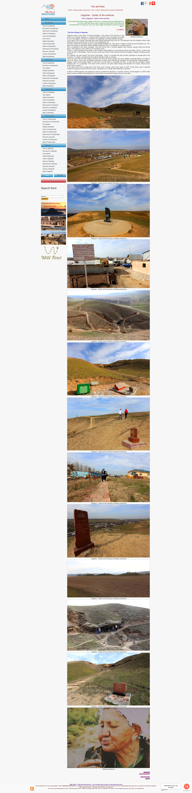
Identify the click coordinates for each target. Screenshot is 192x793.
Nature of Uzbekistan (49, 102)
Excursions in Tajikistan (50, 151)
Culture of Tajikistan (49, 169)
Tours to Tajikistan (48, 148)
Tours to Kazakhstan (49, 26)
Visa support (46, 68)
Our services (46, 38)
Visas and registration (49, 36)
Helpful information (48, 41)
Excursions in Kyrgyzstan (50, 65)
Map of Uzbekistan (48, 113)
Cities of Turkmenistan (49, 129)
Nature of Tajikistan (48, 161)
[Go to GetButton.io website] (186, 790)
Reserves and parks (49, 51)
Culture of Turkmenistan (50, 139)
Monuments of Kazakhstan (51, 49)
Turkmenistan (49, 116)
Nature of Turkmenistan (50, 132)
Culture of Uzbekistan (49, 110)
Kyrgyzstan (49, 60)
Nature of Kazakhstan (49, 46)
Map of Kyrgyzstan (48, 86)
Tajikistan (48, 145)
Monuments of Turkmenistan (51, 134)
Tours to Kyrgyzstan (48, 63)
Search (43, 196)
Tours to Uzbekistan (49, 92)
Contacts (53, 180)
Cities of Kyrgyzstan (49, 73)
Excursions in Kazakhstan (50, 28)
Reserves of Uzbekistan (50, 107)
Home (47, 19)
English (47, 175)
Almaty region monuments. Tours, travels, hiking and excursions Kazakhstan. (98, 10)
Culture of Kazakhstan (49, 54)
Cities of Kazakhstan (49, 44)
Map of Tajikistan (48, 171)
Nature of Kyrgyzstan (49, 75)
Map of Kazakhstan (48, 56)
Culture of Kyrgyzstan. (49, 83)
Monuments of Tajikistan (50, 164)
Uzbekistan (49, 89)
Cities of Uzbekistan (49, 100)
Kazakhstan (49, 23)
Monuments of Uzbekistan (50, 105)
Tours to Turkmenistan (49, 119)
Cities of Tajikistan (48, 159)
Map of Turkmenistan (49, 142)
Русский (60, 175)
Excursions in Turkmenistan (51, 121)
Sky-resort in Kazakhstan (50, 31)
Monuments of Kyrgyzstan (50, 78)
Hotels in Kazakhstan (49, 33)
